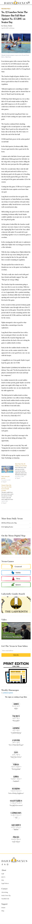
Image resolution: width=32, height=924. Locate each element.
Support (4, 904)
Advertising (4, 892)
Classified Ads (5, 899)
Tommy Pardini (7, 26)
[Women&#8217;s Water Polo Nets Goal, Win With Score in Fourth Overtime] (8, 494)
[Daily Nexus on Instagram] (7, 864)
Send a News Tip (5, 895)
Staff (2, 874)
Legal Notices (5, 883)
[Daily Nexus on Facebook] (2, 864)
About (3, 870)
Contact (4, 888)
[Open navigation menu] (29, 2)
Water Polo (5, 9)
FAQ (2, 880)
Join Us (3, 877)
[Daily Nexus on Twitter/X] (5, 864)
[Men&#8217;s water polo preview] (7, 469)
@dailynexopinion (8, 693)
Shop (2, 911)
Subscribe (16, 655)
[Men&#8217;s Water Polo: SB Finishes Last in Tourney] (22, 471)
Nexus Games (7, 561)
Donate (3, 907)
